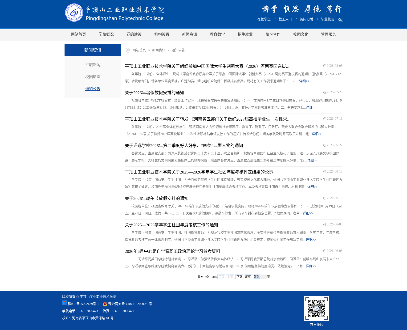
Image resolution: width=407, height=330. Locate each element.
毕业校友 (327, 19)
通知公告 (92, 89)
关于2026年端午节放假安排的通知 (156, 198)
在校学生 (264, 19)
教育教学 (217, 34)
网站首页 (78, 34)
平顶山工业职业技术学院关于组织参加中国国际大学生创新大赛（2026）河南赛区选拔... (207, 66)
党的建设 (134, 34)
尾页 (248, 277)
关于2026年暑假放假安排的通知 (154, 92)
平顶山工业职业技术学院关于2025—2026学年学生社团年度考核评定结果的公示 (199, 172)
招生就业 (245, 34)
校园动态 (92, 77)
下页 (239, 277)
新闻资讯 (189, 34)
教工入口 (285, 19)
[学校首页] (115, 12)
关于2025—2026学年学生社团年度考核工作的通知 (171, 225)
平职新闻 (92, 65)
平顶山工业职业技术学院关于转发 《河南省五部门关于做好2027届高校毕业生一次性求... (208, 119)
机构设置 (161, 34)
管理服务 (328, 34)
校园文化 (300, 34)
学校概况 (106, 34)
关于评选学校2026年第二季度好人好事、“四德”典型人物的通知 (184, 145)
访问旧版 (306, 19)
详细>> (304, 81)
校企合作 (273, 34)
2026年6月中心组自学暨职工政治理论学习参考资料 (172, 251)
